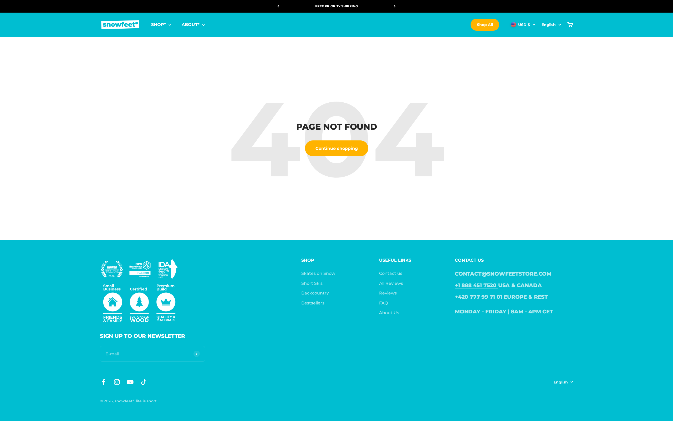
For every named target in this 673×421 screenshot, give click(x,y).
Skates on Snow (318, 273)
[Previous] (278, 6)
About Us (389, 312)
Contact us (390, 273)
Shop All (485, 24)
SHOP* (158, 24)
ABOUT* (191, 24)
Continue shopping (336, 148)
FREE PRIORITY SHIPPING (336, 6)
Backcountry (315, 293)
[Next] (395, 6)
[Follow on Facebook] (103, 382)
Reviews (388, 293)
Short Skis (312, 283)
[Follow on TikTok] (143, 382)
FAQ (383, 303)
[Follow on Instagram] (116, 382)
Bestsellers (312, 303)
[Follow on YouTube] (130, 382)
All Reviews (391, 283)
